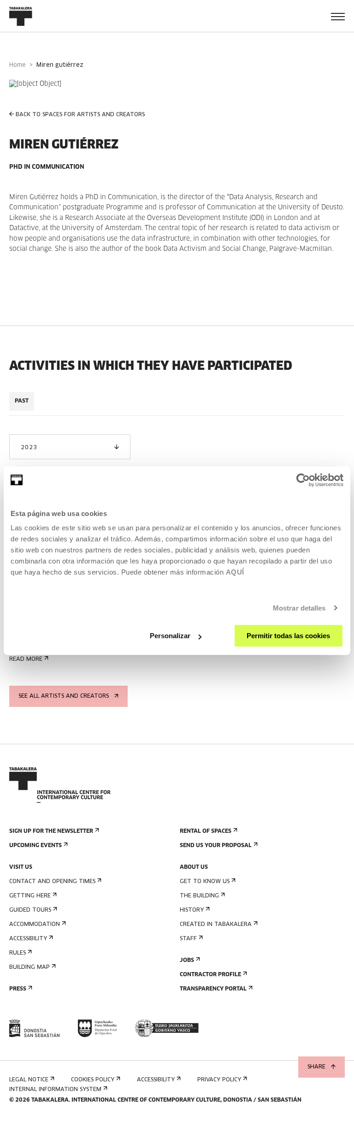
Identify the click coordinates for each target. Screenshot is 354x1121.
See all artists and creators (63, 696)
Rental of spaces (205, 831)
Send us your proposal (216, 845)
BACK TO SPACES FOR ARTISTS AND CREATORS (80, 115)
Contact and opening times (52, 881)
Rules (17, 953)
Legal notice (28, 1080)
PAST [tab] (22, 401)
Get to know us (205, 881)
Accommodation (34, 924)
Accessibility (28, 939)
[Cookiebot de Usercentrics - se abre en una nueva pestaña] (303, 480)
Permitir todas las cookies (288, 636)
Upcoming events (35, 845)
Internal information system (55, 1089)
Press (17, 989)
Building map (29, 967)
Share (316, 1067)
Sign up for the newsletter (51, 831)
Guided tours (30, 910)
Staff (188, 939)
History (192, 910)
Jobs (187, 960)
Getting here (30, 896)
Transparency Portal (213, 989)
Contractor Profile (210, 975)
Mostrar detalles (299, 608)
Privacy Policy (219, 1080)
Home (17, 65)
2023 (29, 448)
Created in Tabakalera (216, 924)
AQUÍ (235, 572)
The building (199, 896)
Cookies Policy (92, 1080)
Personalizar (170, 636)
